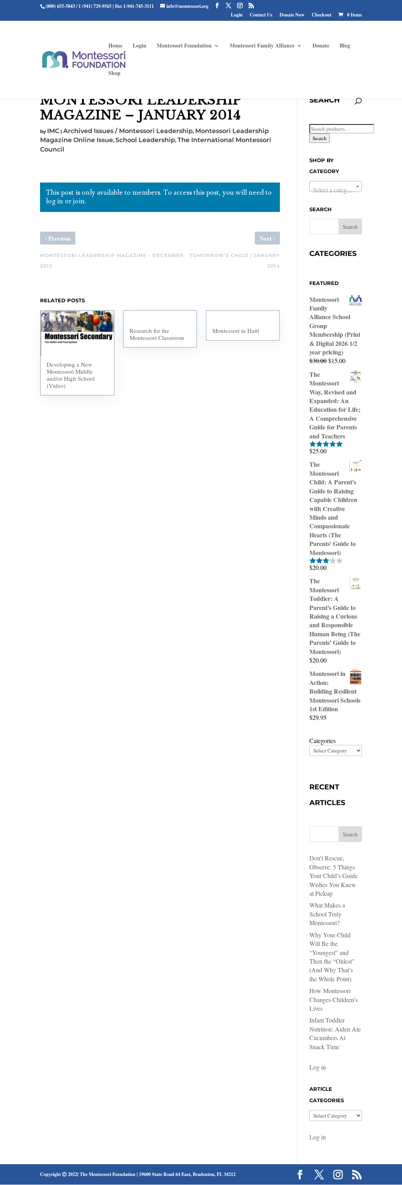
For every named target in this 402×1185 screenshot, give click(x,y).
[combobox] (335, 186)
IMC (53, 131)
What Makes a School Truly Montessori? (327, 914)
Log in (317, 1067)
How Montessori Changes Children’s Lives (333, 999)
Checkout (321, 15)
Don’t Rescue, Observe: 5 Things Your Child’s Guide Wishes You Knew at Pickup (333, 875)
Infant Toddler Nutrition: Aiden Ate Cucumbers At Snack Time (335, 1033)
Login (237, 15)
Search (319, 138)
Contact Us (261, 15)
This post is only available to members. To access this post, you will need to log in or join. (159, 197)
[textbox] (336, 190)
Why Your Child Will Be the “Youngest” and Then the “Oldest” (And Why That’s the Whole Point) (331, 957)
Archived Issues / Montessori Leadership (128, 131)
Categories (322, 740)
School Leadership (145, 140)
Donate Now (292, 15)
